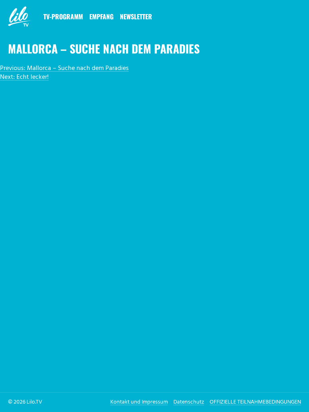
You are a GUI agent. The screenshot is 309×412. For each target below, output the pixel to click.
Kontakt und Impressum (139, 402)
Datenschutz (188, 402)
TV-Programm (63, 16)
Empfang (101, 16)
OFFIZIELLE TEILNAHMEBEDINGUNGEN (255, 402)
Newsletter (136, 16)
